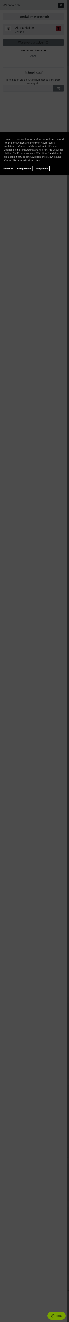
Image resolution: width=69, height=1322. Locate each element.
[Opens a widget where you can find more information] (56, 1316)
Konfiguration (24, 168)
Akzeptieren (42, 168)
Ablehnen (8, 168)
